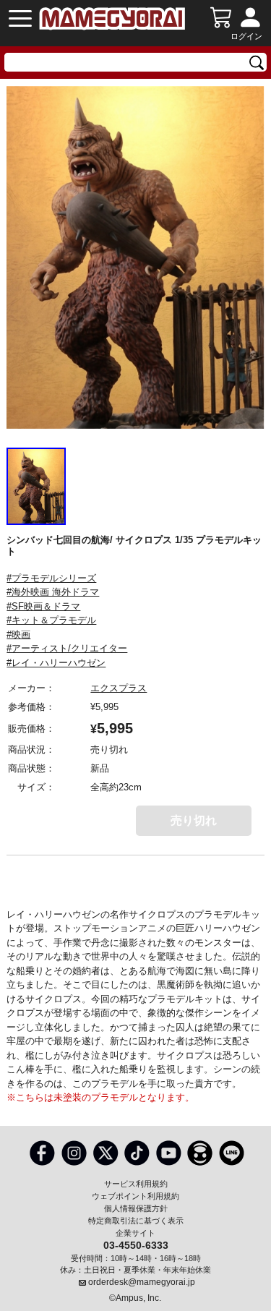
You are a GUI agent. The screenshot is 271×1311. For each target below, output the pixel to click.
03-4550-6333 (135, 1244)
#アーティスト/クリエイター (67, 648)
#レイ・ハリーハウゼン (56, 662)
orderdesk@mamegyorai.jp (141, 1282)
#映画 (18, 634)
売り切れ (194, 820)
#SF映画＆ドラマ (43, 606)
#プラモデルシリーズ (51, 578)
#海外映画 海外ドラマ (53, 591)
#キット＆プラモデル (51, 620)
